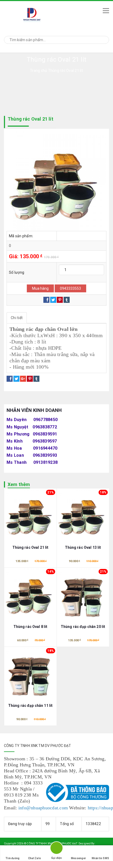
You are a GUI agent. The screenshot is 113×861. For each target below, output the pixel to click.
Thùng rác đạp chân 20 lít (83, 627)
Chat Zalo (34, 858)
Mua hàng (40, 288)
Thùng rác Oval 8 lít (30, 627)
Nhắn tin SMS (100, 858)
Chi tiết (17, 318)
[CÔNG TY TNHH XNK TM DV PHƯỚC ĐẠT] (48, 14)
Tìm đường (12, 858)
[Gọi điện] (56, 849)
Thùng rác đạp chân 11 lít (30, 705)
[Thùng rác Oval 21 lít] (56, 181)
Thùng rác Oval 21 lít (30, 547)
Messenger (78, 858)
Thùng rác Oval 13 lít (83, 547)
